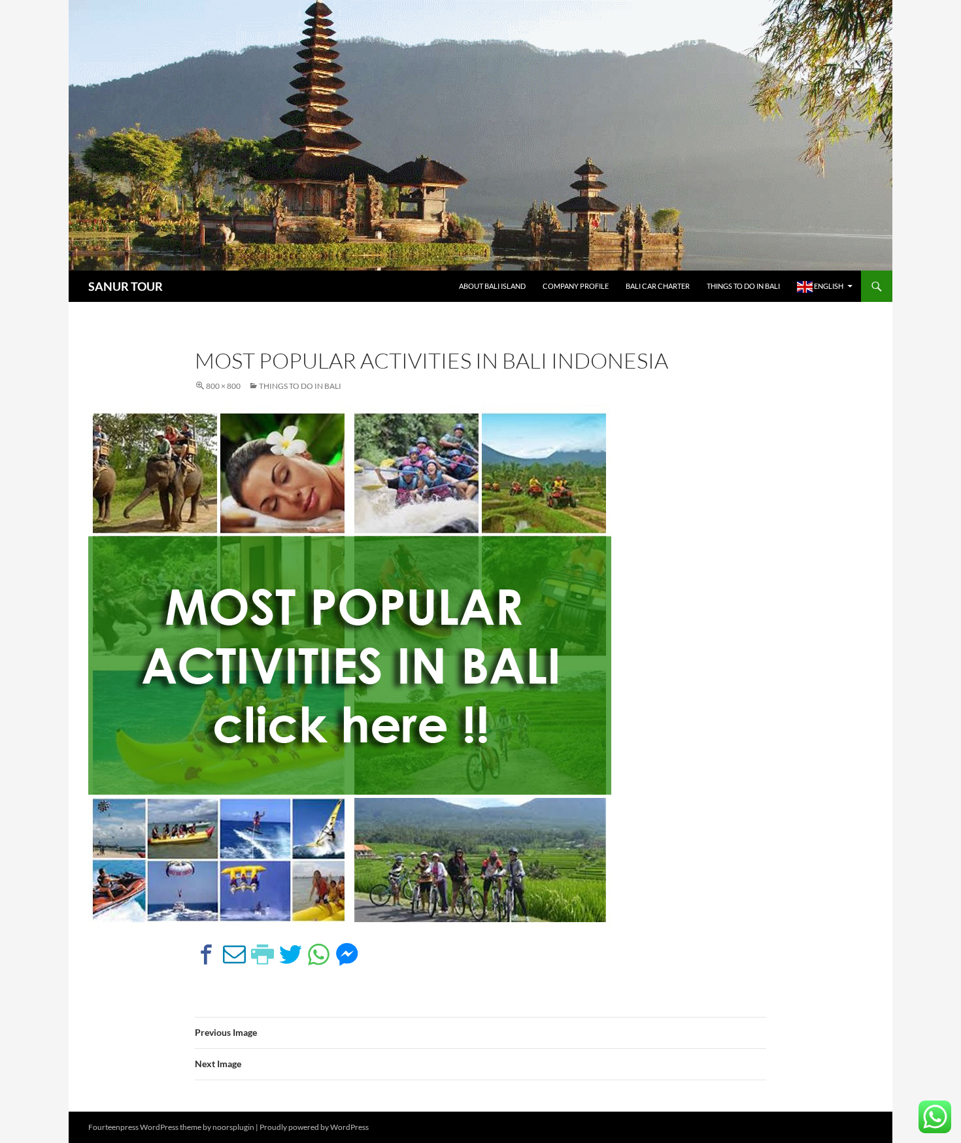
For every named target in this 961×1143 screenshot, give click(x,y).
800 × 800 (223, 386)
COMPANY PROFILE (576, 286)
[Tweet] (290, 954)
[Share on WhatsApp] (318, 954)
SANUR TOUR (125, 286)
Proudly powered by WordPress (314, 1127)
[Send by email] (234, 954)
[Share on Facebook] (206, 954)
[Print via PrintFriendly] (262, 954)
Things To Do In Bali (743, 286)
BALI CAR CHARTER (658, 286)
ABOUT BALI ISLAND (492, 286)
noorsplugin (233, 1127)
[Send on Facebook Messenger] (346, 954)
